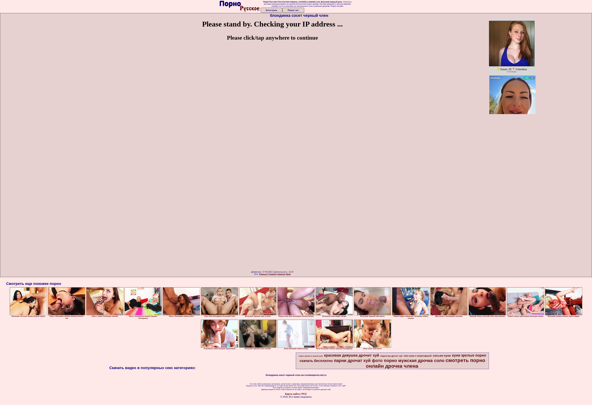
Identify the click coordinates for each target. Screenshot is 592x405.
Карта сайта (292, 394)
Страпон (272, 274)
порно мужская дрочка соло (414, 360)
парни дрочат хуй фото (358, 360)
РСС (304, 394)
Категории (271, 10)
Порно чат (293, 10)
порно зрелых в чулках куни (311, 356)
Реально (263, 274)
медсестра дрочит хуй (391, 356)
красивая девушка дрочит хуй (351, 355)
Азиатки (281, 274)
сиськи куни (442, 355)
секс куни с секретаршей (418, 356)
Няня (288, 274)
